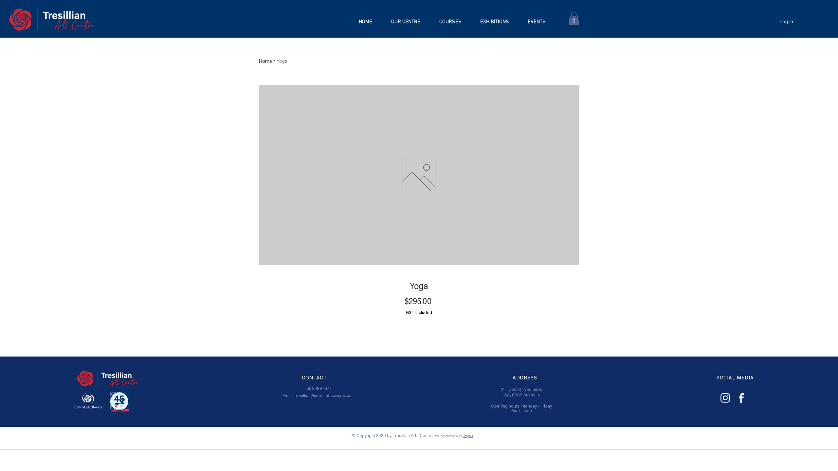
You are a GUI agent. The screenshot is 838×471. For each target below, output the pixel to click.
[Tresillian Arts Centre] (725, 398)
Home (265, 61)
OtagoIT (468, 436)
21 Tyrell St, (512, 390)
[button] (450, 22)
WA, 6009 (513, 395)
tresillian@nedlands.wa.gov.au (324, 396)
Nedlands (532, 390)
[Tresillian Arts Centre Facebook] (741, 398)
